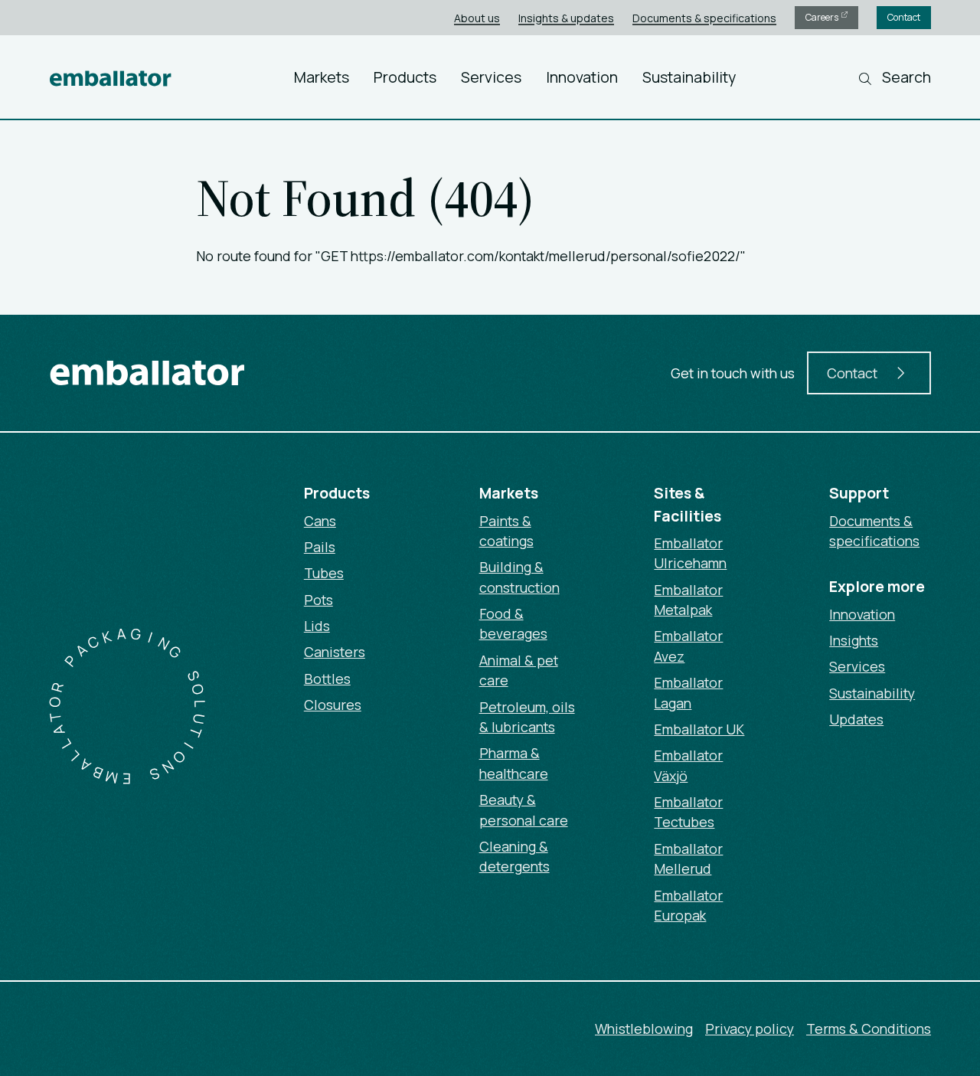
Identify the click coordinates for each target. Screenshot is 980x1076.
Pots (318, 599)
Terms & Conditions (868, 1028)
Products (405, 77)
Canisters (334, 652)
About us (477, 18)
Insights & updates (566, 18)
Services (491, 77)
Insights (853, 640)
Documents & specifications (704, 18)
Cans (320, 521)
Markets (321, 77)
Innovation (582, 77)
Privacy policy (749, 1028)
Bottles (327, 678)
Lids (317, 625)
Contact (903, 17)
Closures (332, 704)
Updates (856, 719)
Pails (319, 547)
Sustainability (689, 77)
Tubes (324, 573)
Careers (822, 17)
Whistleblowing (644, 1028)
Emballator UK (699, 729)
